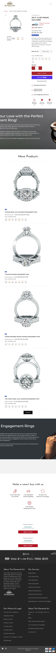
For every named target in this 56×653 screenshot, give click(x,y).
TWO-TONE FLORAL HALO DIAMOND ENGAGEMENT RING (22, 399)
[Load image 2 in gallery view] (13, 38)
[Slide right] (26, 38)
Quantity (34, 65)
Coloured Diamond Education (38, 598)
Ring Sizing (31, 573)
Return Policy (8, 619)
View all (28, 412)
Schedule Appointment (36, 628)
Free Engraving (33, 576)
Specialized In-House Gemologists (39, 601)
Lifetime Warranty (34, 587)
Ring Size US (35, 51)
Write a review (28, 532)
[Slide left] (5, 38)
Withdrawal (7, 640)
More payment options (42, 80)
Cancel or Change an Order (13, 637)
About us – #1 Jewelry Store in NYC (38, 613)
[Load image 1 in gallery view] (9, 38)
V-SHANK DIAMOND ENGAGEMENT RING (17, 274)
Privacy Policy (8, 623)
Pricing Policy (8, 630)
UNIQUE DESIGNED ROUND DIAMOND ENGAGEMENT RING (22, 336)
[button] (50, 3)
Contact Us (32, 632)
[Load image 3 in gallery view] (18, 38)
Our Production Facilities (36, 625)
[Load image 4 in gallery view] (22, 38)
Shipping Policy (9, 616)
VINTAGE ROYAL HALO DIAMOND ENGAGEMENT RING (21, 212)
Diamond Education (34, 591)
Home (6, 11)
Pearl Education (33, 583)
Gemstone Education (35, 594)
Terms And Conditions (11, 612)
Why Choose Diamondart (36, 621)
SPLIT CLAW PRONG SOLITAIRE (18, 11)
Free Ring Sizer (33, 580)
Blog (29, 618)
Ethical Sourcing (9, 633)
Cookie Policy (8, 626)
